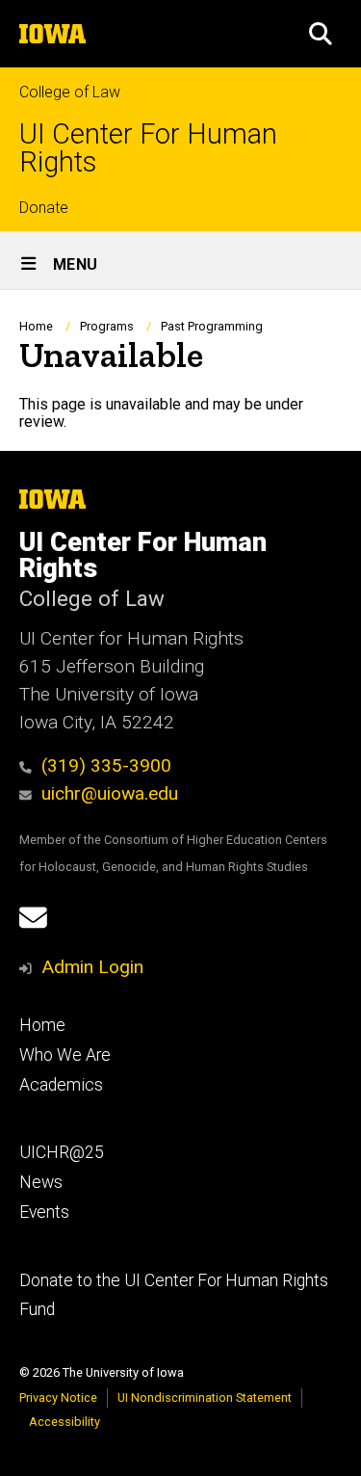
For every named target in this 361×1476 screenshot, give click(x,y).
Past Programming (212, 326)
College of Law (69, 92)
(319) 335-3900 (106, 765)
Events (44, 1212)
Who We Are (65, 1055)
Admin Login (92, 967)
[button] (320, 33)
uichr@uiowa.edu (109, 793)
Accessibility (64, 1421)
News (41, 1182)
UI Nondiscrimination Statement (204, 1397)
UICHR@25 (61, 1152)
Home (36, 326)
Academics (61, 1084)
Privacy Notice (58, 1397)
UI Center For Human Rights (148, 148)
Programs (107, 326)
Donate (43, 207)
